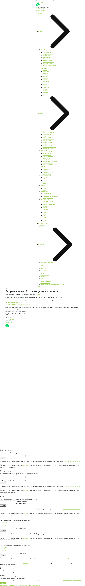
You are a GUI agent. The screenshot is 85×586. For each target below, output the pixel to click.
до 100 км (45, 183)
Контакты (40, 286)
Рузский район (46, 159)
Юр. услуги (43, 273)
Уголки (44, 95)
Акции (40, 226)
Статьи (42, 278)
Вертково (45, 76)
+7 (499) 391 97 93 (40, 9)
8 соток (44, 218)
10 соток (45, 220)
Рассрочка (43, 268)
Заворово (45, 78)
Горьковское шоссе (48, 52)
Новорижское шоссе (48, 60)
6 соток (44, 215)
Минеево (45, 84)
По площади (44, 210)
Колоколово (46, 81)
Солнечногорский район (49, 164)
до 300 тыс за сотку (48, 172)
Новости (43, 276)
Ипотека (43, 265)
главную (39, 294)
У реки (44, 188)
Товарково (45, 94)
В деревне (45, 209)
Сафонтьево (46, 87)
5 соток (44, 214)
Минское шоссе (47, 59)
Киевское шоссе (47, 55)
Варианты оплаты (45, 283)
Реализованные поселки (47, 281)
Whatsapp (4, 524)
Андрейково (46, 71)
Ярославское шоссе (48, 67)
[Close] (0, 470)
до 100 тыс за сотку (48, 169)
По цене (43, 166)
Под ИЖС (45, 206)
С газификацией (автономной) (50, 196)
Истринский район (47, 153)
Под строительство (48, 201)
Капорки (45, 79)
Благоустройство (45, 275)
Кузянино (45, 82)
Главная (40, 13)
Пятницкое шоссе (47, 63)
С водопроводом (47, 195)
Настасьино (46, 86)
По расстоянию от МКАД (47, 175)
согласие (25, 465)
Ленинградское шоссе (48, 57)
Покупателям (42, 244)
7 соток (44, 217)
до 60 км (45, 180)
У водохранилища (47, 187)
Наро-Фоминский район (49, 156)
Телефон (4, 522)
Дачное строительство (49, 204)
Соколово (45, 90)
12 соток (45, 222)
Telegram (4, 525)
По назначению (45, 199)
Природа (43, 185)
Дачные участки (47, 203)
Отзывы (43, 272)
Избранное (43, 270)
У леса (44, 190)
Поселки (40, 31)
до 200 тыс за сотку (48, 171)
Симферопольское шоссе (49, 65)
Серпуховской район (48, 163)
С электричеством (47, 193)
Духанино (45, 92)
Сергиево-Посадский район (50, 161)
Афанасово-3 (46, 74)
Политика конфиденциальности (13, 302)
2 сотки (44, 212)
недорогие (45, 167)
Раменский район (47, 158)
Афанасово (45, 73)
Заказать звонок (40, 10)
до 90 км (45, 182)
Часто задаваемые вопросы (48, 280)
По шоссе (43, 49)
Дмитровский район (48, 152)
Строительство (42, 225)
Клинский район (47, 155)
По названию (44, 68)
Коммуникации (44, 191)
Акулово (45, 70)
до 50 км (45, 179)
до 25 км (45, 177)
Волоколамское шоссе (48, 51)
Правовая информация (47, 262)
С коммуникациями (48, 198)
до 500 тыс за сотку (48, 174)
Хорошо (3, 583)
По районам (44, 150)
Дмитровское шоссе (48, 54)
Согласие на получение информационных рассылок (19, 306)
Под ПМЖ (45, 207)
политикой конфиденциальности (71, 461)
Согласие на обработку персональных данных (17, 304)
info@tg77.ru (8, 322)
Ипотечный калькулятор (44, 223)
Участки (40, 113)
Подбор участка (45, 264)
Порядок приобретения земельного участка (52, 284)
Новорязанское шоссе (48, 62)
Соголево (45, 89)
